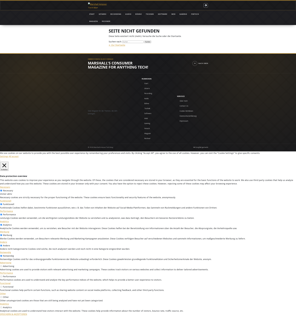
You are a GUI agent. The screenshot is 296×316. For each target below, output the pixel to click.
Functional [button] (5, 283)
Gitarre (102, 14)
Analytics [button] (4, 221)
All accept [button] (14, 156)
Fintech (195, 14)
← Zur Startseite (117, 45)
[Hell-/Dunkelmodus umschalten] (206, 5)
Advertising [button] (5, 262)
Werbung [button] (4, 231)
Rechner (106, 21)
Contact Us (184, 106)
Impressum (184, 121)
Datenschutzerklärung (188, 116)
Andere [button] (3, 242)
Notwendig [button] (5, 252)
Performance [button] (6, 211)
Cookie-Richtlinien (186, 111)
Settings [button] (4, 156)
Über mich (184, 101)
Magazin (93, 21)
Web (173, 14)
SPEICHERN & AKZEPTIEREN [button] (13, 314)
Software (162, 14)
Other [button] (3, 293)
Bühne (138, 14)
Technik (150, 14)
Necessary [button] (5, 187)
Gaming (183, 14)
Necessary (8, 190)
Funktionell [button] (5, 200)
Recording (115, 14)
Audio (128, 14)
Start (92, 14)
